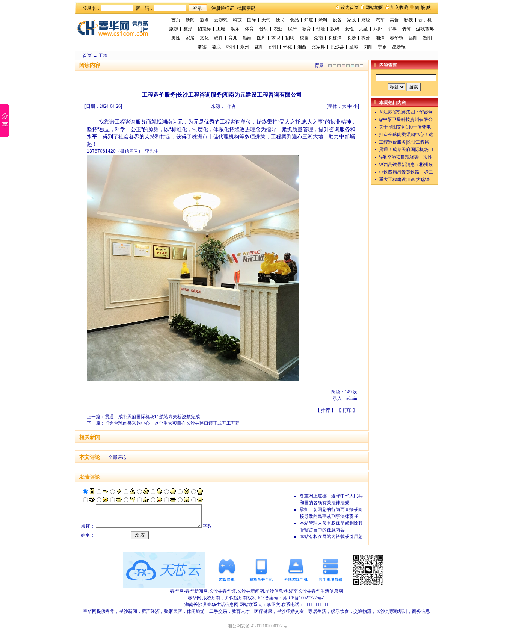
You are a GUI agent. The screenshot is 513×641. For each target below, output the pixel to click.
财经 (365, 20)
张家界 (318, 47)
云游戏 (221, 20)
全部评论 (117, 457)
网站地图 (374, 7)
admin (351, 398)
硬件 (218, 38)
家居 (190, 38)
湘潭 (380, 38)
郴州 (230, 47)
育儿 (232, 38)
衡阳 (427, 38)
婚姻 (247, 38)
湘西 (301, 47)
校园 (304, 38)
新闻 (190, 20)
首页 (175, 20)
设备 (337, 20)
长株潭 (335, 38)
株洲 (365, 38)
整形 (187, 29)
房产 (292, 29)
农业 (277, 29)
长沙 (351, 38)
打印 (347, 410)
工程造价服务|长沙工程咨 (404, 142)
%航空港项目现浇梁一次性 (405, 157)
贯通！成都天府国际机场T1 (406, 149)
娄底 (216, 47)
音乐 (263, 29)
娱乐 (235, 29)
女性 (349, 29)
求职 (275, 38)
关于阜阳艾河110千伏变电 (405, 127)
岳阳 (413, 38)
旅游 (173, 29)
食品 (294, 20)
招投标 (204, 29)
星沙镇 (399, 47)
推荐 (325, 410)
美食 (394, 20)
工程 (220, 29)
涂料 (322, 20)
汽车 (380, 20)
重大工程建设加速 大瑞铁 (404, 179)
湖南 (318, 38)
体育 (249, 29)
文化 (204, 38)
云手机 (425, 20)
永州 (244, 47)
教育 (306, 29)
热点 (204, 20)
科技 (237, 20)
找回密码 (246, 8)
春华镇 (396, 38)
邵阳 (273, 47)
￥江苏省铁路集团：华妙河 (406, 112)
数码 (334, 29)
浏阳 (368, 47)
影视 (408, 20)
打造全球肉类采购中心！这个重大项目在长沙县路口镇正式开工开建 (172, 423)
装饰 (406, 29)
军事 (392, 29)
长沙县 (337, 47)
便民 (280, 20)
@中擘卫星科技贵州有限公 (406, 119)
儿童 (363, 29)
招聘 (289, 38)
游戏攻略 (425, 29)
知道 (308, 20)
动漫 (320, 29)
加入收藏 (399, 7)
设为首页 (350, 7)
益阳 (259, 47)
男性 (175, 38)
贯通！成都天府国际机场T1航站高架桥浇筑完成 (152, 416)
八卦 (377, 29)
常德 (202, 47)
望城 (353, 47)
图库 (261, 38)
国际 (251, 20)
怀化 (287, 47)
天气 (265, 20)
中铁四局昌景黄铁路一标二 (406, 172)
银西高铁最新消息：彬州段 (406, 164)
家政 (351, 20)
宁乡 (382, 47)
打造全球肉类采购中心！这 (406, 134)
